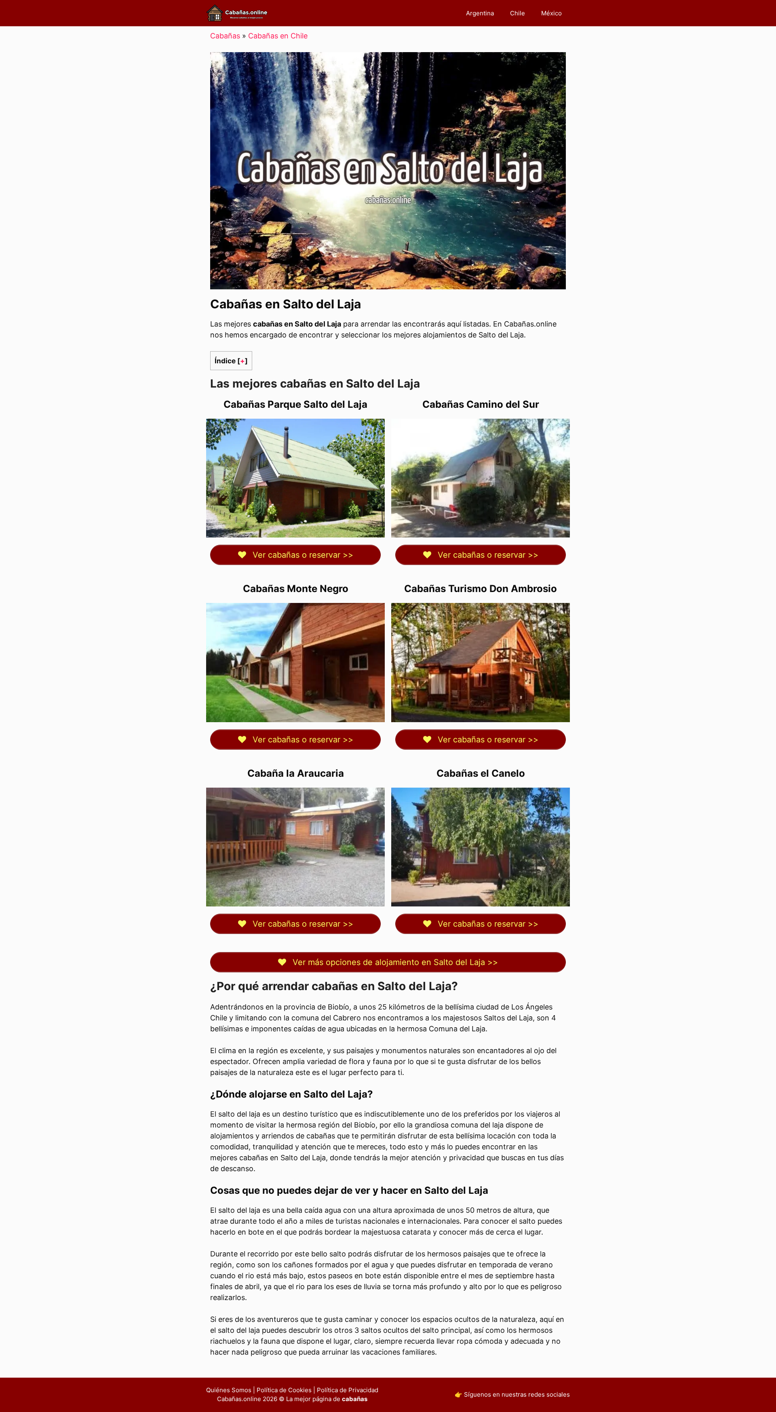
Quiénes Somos (228, 1390)
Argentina (480, 13)
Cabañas (225, 36)
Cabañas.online (239, 1399)
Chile (517, 13)
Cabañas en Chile (278, 36)
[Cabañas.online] (237, 13)
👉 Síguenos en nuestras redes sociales (512, 1394)
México (551, 13)
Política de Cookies (284, 1390)
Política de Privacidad (347, 1390)
